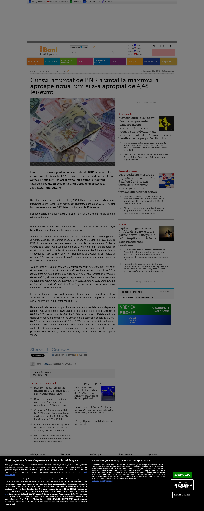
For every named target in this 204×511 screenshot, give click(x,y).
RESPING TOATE (182, 495)
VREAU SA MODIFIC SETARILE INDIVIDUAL (182, 484)
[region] (102, 483)
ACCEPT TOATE (182, 475)
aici (6, 494)
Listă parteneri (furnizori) (102, 481)
